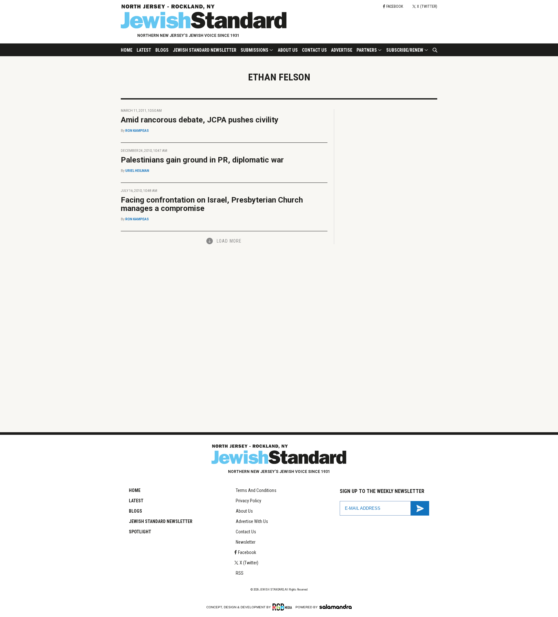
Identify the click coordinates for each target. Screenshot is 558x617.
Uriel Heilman (137, 171)
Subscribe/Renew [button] (404, 50)
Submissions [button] (254, 50)
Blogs (162, 50)
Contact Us (314, 50)
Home (126, 50)
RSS (239, 573)
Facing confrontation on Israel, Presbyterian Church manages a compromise (212, 204)
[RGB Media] (283, 607)
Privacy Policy (248, 500)
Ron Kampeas (137, 130)
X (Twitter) (249, 562)
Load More (229, 241)
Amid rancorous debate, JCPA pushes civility (199, 119)
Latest (144, 50)
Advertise (341, 50)
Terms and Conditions (256, 490)
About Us (288, 50)
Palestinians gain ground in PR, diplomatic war (202, 159)
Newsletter (245, 542)
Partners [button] (366, 50)
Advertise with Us (252, 521)
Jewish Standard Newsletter (204, 50)
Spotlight (140, 531)
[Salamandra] (335, 606)
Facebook (247, 552)
